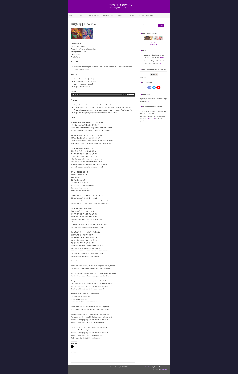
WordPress (163, 369)
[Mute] (128, 95)
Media (132, 15)
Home (71, 15)
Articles (121, 15)
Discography (93, 15)
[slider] (132, 94)
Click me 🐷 (154, 74)
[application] (103, 95)
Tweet (162, 57)
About (81, 15)
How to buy (153, 44)
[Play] (73, 95)
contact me (151, 118)
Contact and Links (146, 15)
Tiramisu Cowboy (119, 5)
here (147, 101)
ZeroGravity (148, 367)
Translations (108, 15)
